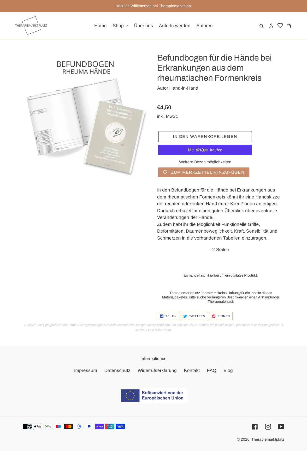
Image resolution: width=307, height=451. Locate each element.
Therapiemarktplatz (267, 439)
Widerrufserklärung (157, 370)
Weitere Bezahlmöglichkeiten (205, 162)
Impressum (85, 370)
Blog (228, 370)
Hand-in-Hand (183, 88)
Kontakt (192, 370)
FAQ (211, 370)
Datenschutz (117, 370)
